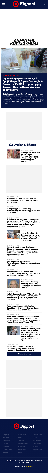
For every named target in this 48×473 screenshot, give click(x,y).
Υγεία (20, 452)
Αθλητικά (21, 446)
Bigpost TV (37, 446)
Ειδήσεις (6, 435)
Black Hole (22, 435)
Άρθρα (5, 452)
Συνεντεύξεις (7, 449)
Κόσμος (5, 443)
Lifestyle (21, 441)
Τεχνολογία (37, 435)
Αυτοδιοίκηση (23, 443)
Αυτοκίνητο (22, 449)
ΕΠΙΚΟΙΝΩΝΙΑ (24, 462)
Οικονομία (6, 441)
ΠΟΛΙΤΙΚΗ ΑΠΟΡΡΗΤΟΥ (34, 461)
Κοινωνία (6, 446)
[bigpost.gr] (24, 4)
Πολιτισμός (37, 441)
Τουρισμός (37, 443)
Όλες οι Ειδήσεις (24, 354)
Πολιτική (6, 438)
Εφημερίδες (37, 449)
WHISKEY (29, 466)
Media (20, 438)
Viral (35, 438)
